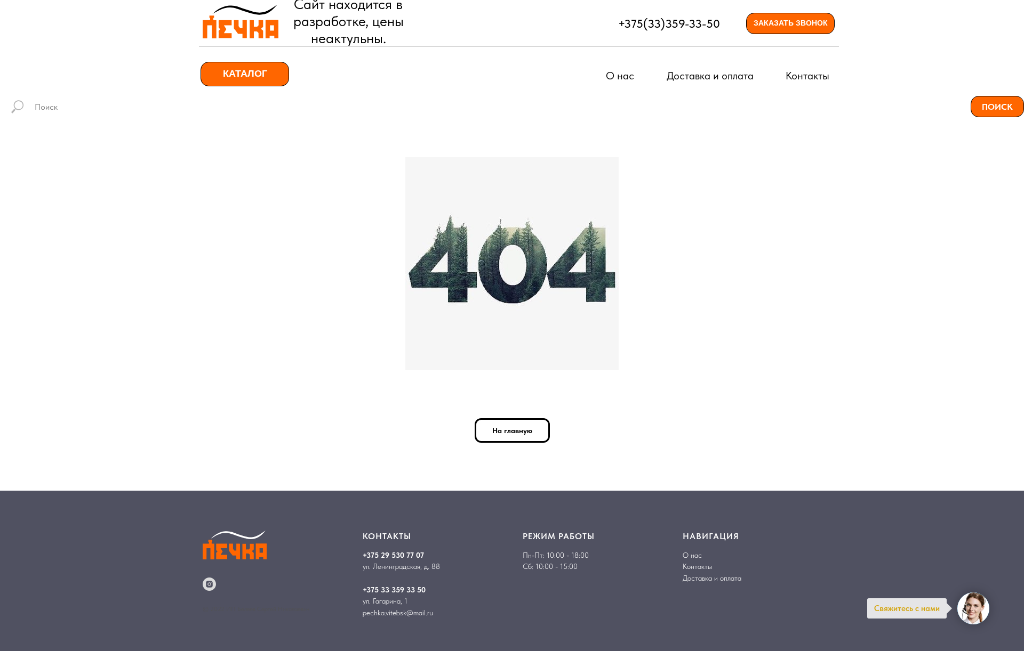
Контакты (807, 75)
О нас (620, 75)
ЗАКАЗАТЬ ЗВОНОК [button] (791, 23)
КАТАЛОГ (245, 73)
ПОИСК (997, 107)
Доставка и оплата (710, 75)
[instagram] (209, 584)
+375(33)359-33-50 (669, 23)
